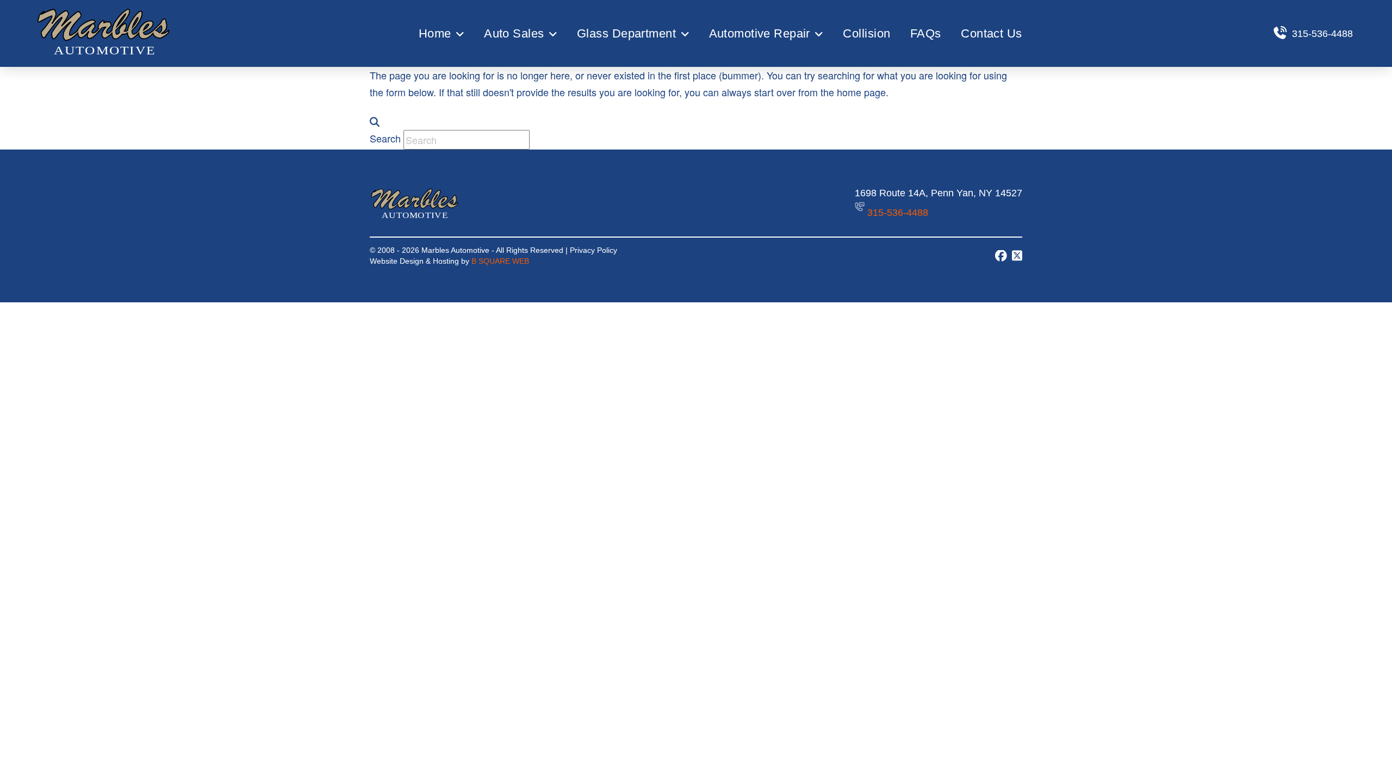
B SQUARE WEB (500, 261)
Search (385, 138)
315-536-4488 (897, 212)
